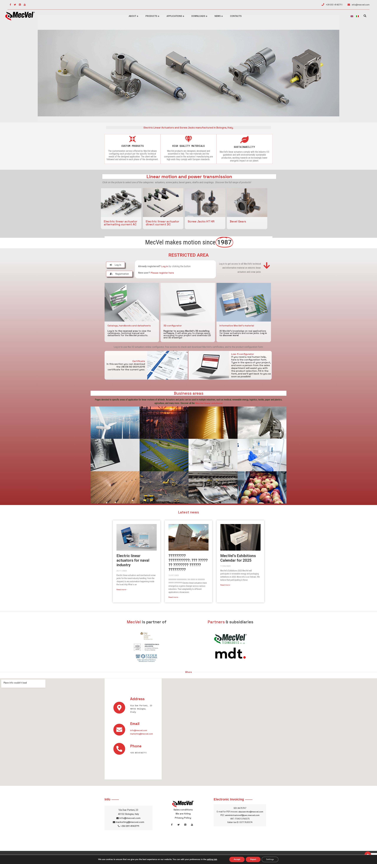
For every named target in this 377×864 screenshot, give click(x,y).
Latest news (188, 512)
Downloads (198, 16)
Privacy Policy (183, 817)
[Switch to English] (352, 16)
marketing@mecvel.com (141, 734)
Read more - (121, 589)
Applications (174, 16)
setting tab (212, 859)
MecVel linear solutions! (209, 403)
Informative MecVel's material (236, 325)
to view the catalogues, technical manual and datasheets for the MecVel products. (129, 333)
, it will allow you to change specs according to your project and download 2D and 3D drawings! (187, 334)
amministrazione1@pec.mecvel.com (242, 815)
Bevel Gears (238, 221)
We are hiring (183, 813)
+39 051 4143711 (334, 4)
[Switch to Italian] (357, 16)
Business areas (188, 393)
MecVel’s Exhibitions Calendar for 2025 (238, 558)
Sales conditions (183, 809)
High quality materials (188, 145)
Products (151, 16)
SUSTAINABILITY (244, 146)
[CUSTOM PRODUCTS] (132, 139)
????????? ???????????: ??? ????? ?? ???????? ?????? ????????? (188, 563)
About (132, 16)
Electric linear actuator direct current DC (162, 222)
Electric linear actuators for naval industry (132, 560)
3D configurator (172, 325)
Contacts (236, 16)
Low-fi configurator (242, 354)
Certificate (138, 361)
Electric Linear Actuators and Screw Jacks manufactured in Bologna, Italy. (189, 127)
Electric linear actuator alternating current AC (120, 222)
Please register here (162, 272)
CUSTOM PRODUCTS (132, 145)
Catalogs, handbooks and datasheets (129, 325)
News (218, 16)
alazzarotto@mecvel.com (250, 811)
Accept (237, 859)
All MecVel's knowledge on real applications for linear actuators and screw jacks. (243, 333)
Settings (270, 859)
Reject (253, 859)
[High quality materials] (188, 139)
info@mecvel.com (360, 4)
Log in (164, 266)
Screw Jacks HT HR (201, 221)
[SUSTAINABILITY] (244, 139)
